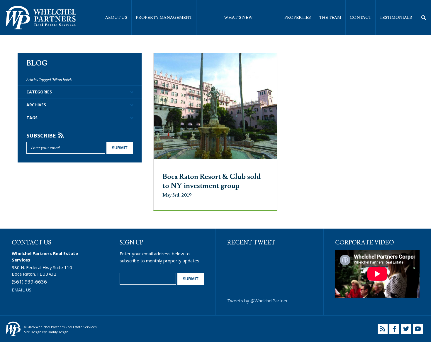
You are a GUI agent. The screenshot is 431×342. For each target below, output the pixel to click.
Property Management (164, 17)
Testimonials (396, 17)
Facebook (394, 329)
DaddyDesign (58, 332)
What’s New (238, 17)
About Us (116, 17)
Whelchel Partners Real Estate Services (41, 17)
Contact (360, 17)
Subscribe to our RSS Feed (383, 329)
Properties (297, 17)
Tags (32, 117)
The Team (330, 17)
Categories (39, 92)
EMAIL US (21, 290)
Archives (36, 105)
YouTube (418, 329)
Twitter (406, 329)
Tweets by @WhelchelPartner (257, 301)
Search (423, 17)
